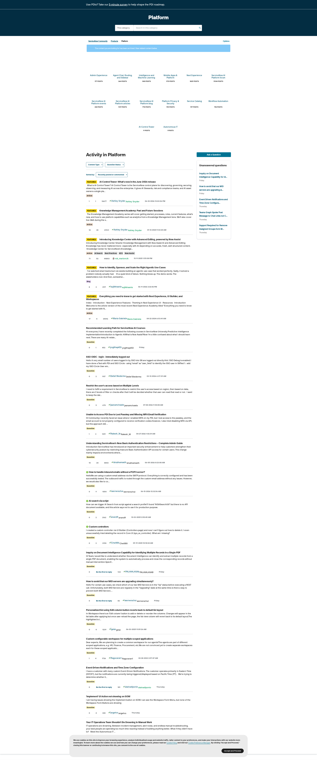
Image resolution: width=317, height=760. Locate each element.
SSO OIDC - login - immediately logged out (108, 356)
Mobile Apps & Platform (170, 76)
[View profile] (117, 201)
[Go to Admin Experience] (98, 67)
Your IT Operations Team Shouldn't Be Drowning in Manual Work (119, 722)
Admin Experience (98, 75)
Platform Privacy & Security (170, 102)
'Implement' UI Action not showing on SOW (108, 696)
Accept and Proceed (232, 751)
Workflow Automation (218, 101)
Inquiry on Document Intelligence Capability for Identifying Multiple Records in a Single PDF (133, 552)
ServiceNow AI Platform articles (122, 102)
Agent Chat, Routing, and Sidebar (122, 76)
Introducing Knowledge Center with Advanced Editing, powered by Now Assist (139, 239)
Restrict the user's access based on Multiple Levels (112, 385)
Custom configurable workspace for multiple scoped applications (119, 638)
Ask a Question (214, 154)
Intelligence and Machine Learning (146, 76)
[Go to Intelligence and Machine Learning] (146, 67)
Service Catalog (194, 101)
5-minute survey (118, 4)
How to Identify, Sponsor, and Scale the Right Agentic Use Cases (132, 267)
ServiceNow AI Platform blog (146, 102)
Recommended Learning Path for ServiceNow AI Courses (115, 328)
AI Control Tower (146, 127)
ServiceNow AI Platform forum (218, 76)
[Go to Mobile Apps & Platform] (170, 67)
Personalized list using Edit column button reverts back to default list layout (124, 610)
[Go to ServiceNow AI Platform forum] (218, 67)
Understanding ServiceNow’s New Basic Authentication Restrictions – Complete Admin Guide (134, 443)
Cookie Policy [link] (172, 743)
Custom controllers (99, 526)
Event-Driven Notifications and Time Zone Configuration (115, 667)
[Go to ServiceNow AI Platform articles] (122, 92)
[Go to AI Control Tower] (146, 118)
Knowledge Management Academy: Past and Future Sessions (131, 210)
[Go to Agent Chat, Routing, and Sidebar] (122, 67)
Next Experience (194, 75)
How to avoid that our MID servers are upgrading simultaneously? (120, 581)
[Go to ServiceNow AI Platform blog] (146, 92)
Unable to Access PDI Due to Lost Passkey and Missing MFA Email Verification (126, 414)
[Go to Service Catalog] (194, 92)
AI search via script (98, 500)
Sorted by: (90, 175)
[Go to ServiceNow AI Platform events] (98, 92)
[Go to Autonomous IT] (170, 118)
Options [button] (226, 41)
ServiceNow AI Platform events (98, 102)
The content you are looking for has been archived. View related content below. (125, 48)
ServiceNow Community (97, 41)
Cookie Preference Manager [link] (199, 743)
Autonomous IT (170, 127)
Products (114, 41)
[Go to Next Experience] (194, 67)
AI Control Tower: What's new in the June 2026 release (127, 181)
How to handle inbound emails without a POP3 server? (117, 472)
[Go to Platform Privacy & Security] (170, 92)
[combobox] (167, 28)
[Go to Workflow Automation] (218, 92)
